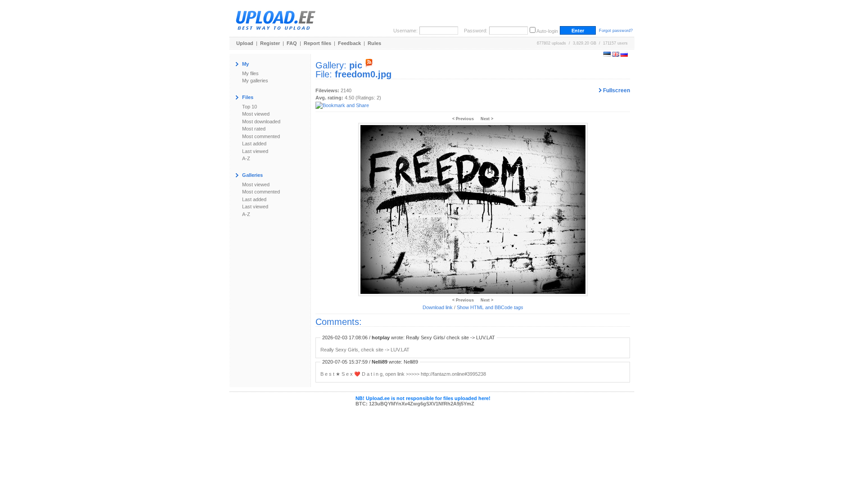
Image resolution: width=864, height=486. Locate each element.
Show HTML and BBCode (490, 307)
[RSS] (369, 65)
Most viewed (256, 114)
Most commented (261, 136)
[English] (615, 55)
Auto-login (547, 31)
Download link (438, 307)
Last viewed (255, 151)
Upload (244, 43)
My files (250, 73)
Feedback (349, 43)
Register (270, 43)
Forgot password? (616, 30)
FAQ (292, 43)
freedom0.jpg (363, 74)
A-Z (246, 158)
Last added (254, 143)
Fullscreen (616, 90)
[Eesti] (607, 55)
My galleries (255, 80)
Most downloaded (261, 121)
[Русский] (624, 55)
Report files (317, 43)
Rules (374, 43)
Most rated (254, 128)
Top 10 (249, 106)
